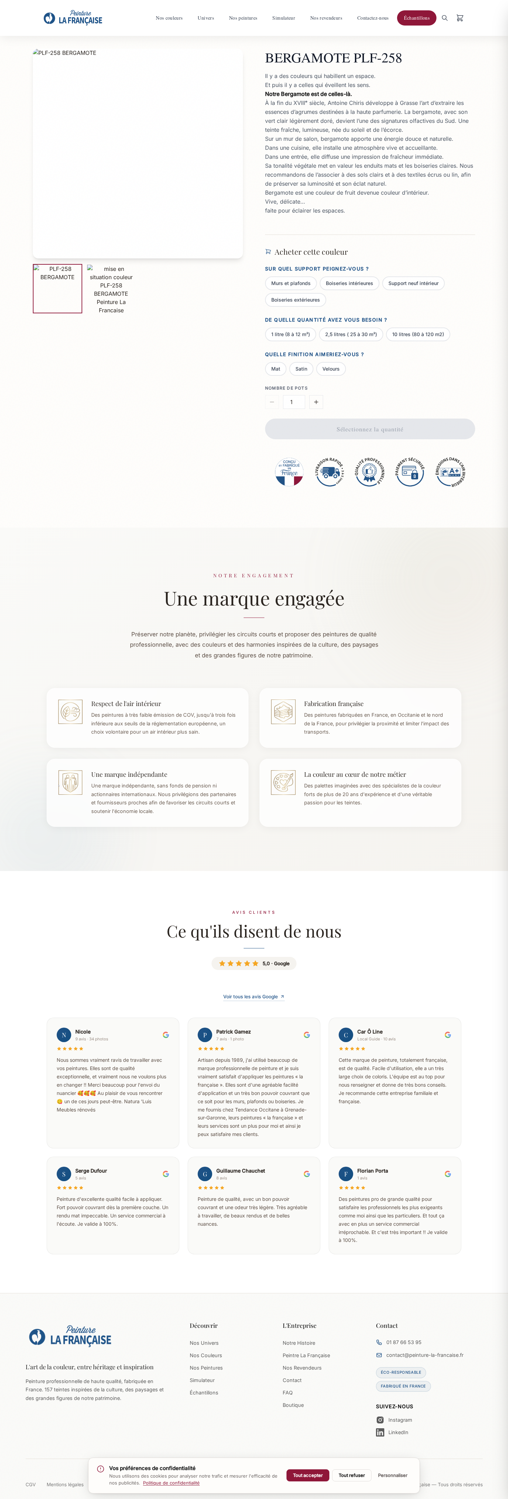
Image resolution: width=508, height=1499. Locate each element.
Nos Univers (204, 1343)
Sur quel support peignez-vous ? (317, 269)
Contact (292, 1380)
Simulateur (202, 1380)
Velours (331, 369)
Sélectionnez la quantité (370, 429)
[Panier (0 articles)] (460, 18)
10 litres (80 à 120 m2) (418, 334)
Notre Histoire (299, 1343)
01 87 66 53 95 (404, 1342)
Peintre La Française (306, 1355)
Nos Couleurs (206, 1355)
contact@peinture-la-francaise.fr (424, 1355)
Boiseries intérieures (349, 283)
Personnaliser (392, 1475)
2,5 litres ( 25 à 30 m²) (351, 334)
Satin (301, 369)
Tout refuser (352, 1475)
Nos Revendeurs (302, 1368)
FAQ (288, 1392)
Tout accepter (308, 1475)
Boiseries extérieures (295, 300)
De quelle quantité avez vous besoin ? (326, 320)
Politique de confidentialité (171, 1483)
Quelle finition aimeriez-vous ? (314, 354)
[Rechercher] (445, 18)
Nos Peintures (206, 1368)
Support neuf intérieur (413, 283)
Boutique (293, 1405)
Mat (275, 369)
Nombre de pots (286, 388)
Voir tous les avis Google (250, 996)
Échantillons (204, 1392)
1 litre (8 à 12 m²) (290, 334)
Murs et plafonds (291, 283)
